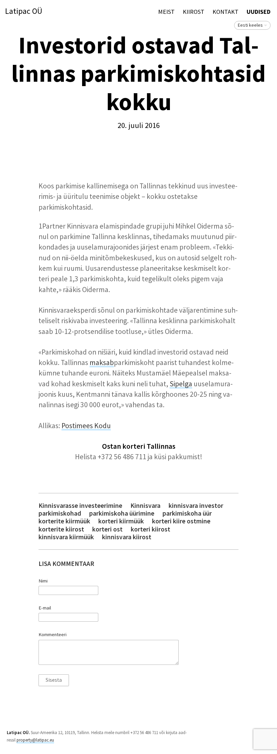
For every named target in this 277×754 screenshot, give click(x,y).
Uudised (259, 12)
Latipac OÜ (23, 11)
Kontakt (225, 12)
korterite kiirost (61, 529)
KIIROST (193, 12)
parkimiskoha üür (187, 513)
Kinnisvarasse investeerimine (80, 506)
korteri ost (107, 529)
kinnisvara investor (196, 506)
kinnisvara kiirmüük (66, 537)
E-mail (45, 608)
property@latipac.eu (35, 740)
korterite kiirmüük (64, 521)
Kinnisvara (145, 506)
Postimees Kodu (86, 425)
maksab (102, 362)
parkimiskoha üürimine (121, 513)
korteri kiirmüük (121, 521)
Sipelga (181, 383)
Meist (166, 12)
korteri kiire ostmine (181, 521)
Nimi (43, 581)
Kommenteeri (53, 634)
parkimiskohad (60, 513)
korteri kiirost (150, 529)
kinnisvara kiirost (126, 537)
